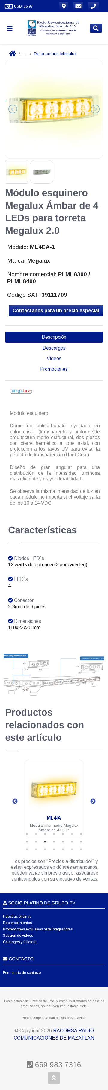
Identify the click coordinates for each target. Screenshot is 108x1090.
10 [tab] (45, 842)
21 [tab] (81, 849)
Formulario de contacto (22, 973)
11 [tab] (54, 842)
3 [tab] (45, 834)
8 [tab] (27, 842)
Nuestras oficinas (17, 916)
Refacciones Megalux (55, 53)
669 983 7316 (57, 1064)
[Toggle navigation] (12, 28)
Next (93, 801)
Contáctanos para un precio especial (56, 310)
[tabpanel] (54, 802)
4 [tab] (54, 834)
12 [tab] (63, 842)
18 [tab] (54, 849)
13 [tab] (72, 842)
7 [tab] (81, 834)
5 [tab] (63, 834)
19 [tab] (63, 849)
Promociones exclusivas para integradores (38, 929)
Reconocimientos (17, 923)
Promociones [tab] (54, 369)
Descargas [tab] (54, 348)
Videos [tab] (54, 358)
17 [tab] (45, 849)
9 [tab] (36, 842)
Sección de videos (18, 935)
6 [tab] (72, 834)
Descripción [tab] (54, 337)
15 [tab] (27, 849)
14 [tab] (81, 842)
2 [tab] (36, 834)
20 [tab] (72, 849)
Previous (15, 801)
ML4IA (54, 817)
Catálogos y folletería (20, 942)
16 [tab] (36, 849)
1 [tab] (27, 834)
